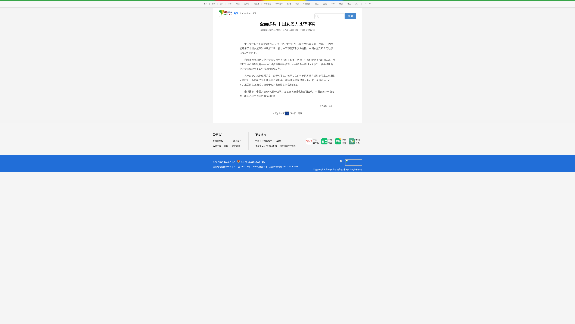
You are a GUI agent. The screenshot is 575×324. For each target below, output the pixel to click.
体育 (341, 4)
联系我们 (237, 141)
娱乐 (357, 4)
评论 (229, 4)
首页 (205, 4)
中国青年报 (218, 141)
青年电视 (267, 4)
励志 (317, 4)
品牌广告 (217, 146)
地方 (349, 4)
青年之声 (279, 4)
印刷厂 (279, 141)
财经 (238, 4)
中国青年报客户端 (307, 30)
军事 (333, 4)
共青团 (246, 4)
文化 (325, 4)
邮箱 (226, 146)
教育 (297, 4)
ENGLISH (368, 4)
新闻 (213, 4)
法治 (289, 4)
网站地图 (236, 146)
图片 (221, 4)
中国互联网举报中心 (264, 141)
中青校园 (307, 4)
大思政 (256, 4)
